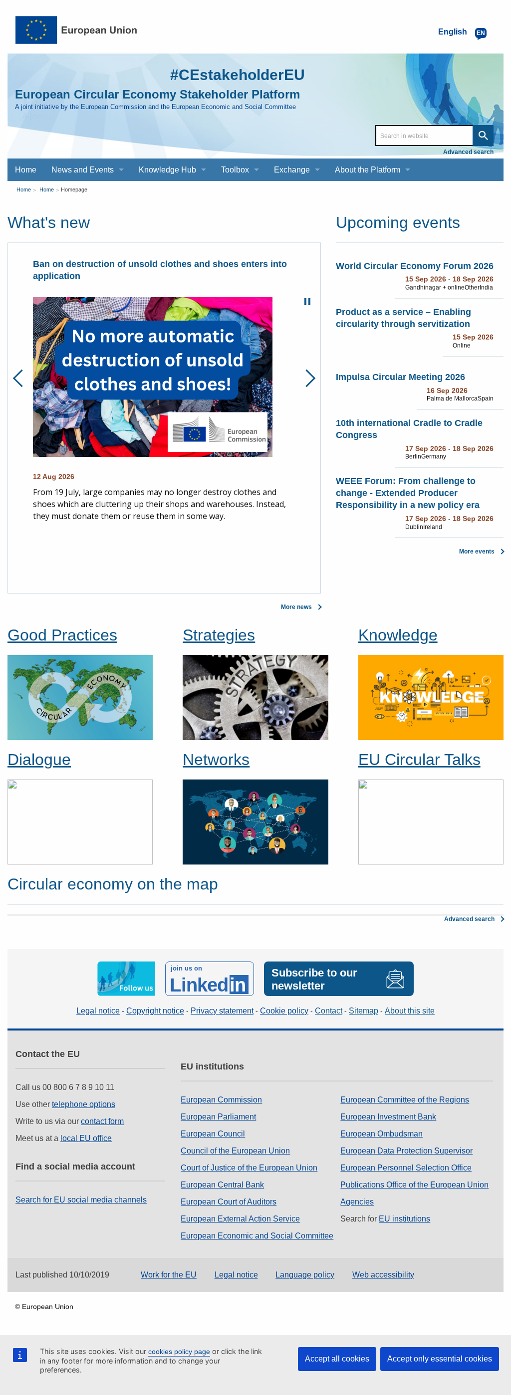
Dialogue (39, 759)
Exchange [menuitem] (292, 170)
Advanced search (468, 152)
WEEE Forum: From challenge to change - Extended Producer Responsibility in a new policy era (408, 493)
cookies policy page (179, 1352)
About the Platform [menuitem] (367, 170)
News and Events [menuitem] (82, 170)
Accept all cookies (337, 1358)
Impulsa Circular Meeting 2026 (400, 377)
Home (23, 189)
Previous (21, 378)
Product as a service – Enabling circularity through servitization (403, 318)
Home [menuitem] (25, 170)
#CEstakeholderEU (237, 74)
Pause (307, 301)
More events (477, 551)
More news (296, 607)
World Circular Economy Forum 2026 (415, 266)
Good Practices (62, 635)
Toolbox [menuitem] (235, 170)
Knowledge (398, 635)
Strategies (219, 635)
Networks (216, 759)
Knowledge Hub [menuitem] (167, 170)
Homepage (74, 189)
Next (306, 378)
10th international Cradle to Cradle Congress (409, 429)
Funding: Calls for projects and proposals (122, 264)
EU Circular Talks (419, 759)
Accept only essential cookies (439, 1358)
